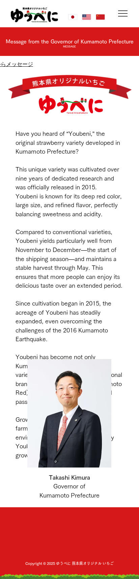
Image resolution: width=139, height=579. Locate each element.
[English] (86, 17)
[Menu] (123, 13)
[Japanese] (72, 17)
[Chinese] (100, 17)
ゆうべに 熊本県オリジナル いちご (85, 563)
